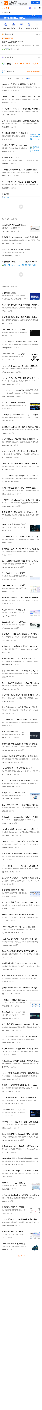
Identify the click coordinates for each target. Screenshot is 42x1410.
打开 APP (36, 3)
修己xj (3, 139)
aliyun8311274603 (7, 482)
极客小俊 (4, 151)
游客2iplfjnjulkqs (6, 823)
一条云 (4, 725)
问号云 (4, 311)
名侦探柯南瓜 (5, 188)
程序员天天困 (5, 579)
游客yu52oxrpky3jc (7, 628)
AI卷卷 (3, 1177)
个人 (38, 12)
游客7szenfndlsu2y (7, 255)
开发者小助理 (5, 219)
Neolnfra (4, 335)
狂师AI (3, 408)
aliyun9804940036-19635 (9, 567)
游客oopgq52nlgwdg (8, 494)
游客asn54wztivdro (7, 994)
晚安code (4, 360)
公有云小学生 (5, 1152)
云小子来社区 (5, 518)
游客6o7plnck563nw (8, 372)
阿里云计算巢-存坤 (7, 799)
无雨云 (4, 1238)
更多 (39, 57)
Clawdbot (4, 1201)
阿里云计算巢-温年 (7, 457)
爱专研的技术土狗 (7, 176)
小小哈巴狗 (5, 604)
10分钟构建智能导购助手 (33, 71)
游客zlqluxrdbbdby (7, 1018)
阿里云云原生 (5, 102)
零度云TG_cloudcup (7, 1091)
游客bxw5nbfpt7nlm (7, 1128)
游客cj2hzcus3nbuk (7, 689)
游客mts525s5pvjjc (7, 847)
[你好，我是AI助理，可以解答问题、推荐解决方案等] (30, 8)
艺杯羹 (4, 1213)
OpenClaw (5, 713)
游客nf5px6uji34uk (7, 738)
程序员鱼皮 (5, 421)
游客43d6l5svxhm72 (8, 872)
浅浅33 (4, 530)
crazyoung (5, 469)
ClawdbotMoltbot (7, 445)
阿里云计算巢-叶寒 (7, 1006)
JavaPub (4, 1116)
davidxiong (5, 433)
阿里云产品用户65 (7, 774)
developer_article (7, 90)
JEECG (4, 1250)
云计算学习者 (5, 640)
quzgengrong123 (7, 348)
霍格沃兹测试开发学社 (8, 243)
